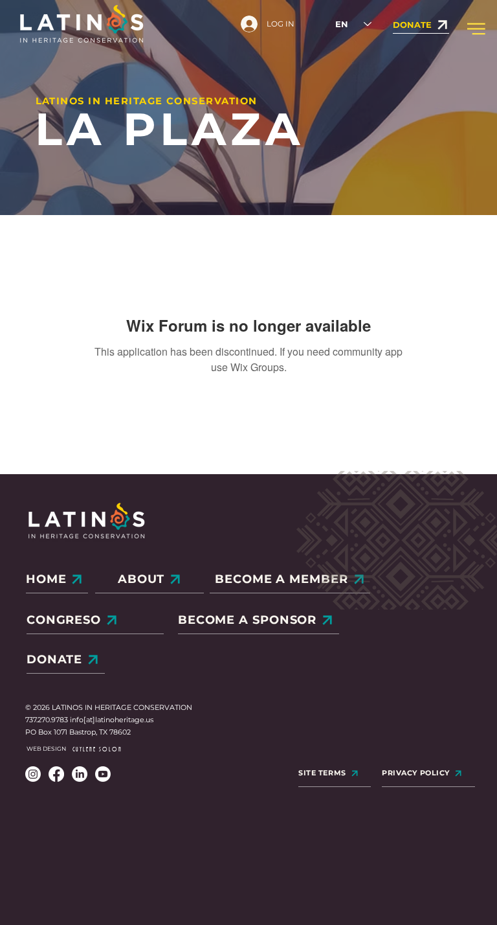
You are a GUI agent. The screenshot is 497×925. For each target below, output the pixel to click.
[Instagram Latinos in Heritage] (33, 774)
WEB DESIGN (46, 748)
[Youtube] (103, 774)
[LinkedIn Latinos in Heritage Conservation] (79, 774)
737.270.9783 (47, 719)
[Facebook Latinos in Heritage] (56, 774)
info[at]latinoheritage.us (111, 719)
